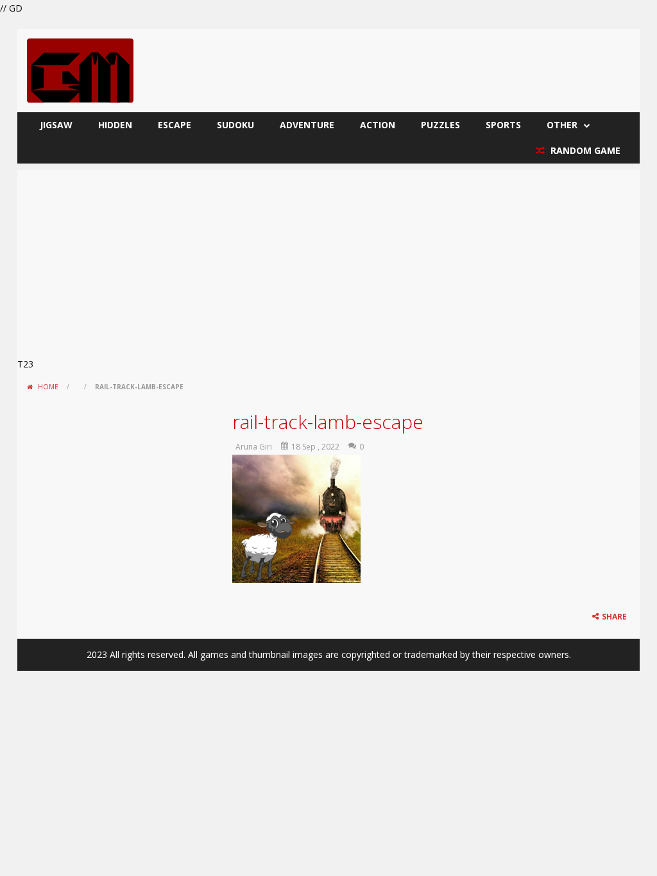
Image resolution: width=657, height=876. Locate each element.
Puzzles (440, 125)
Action (377, 125)
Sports (503, 125)
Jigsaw (56, 125)
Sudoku (235, 125)
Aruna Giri (253, 446)
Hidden (115, 125)
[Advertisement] (328, 260)
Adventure (307, 125)
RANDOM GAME (584, 150)
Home (48, 386)
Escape (174, 125)
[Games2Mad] (80, 69)
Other (562, 125)
